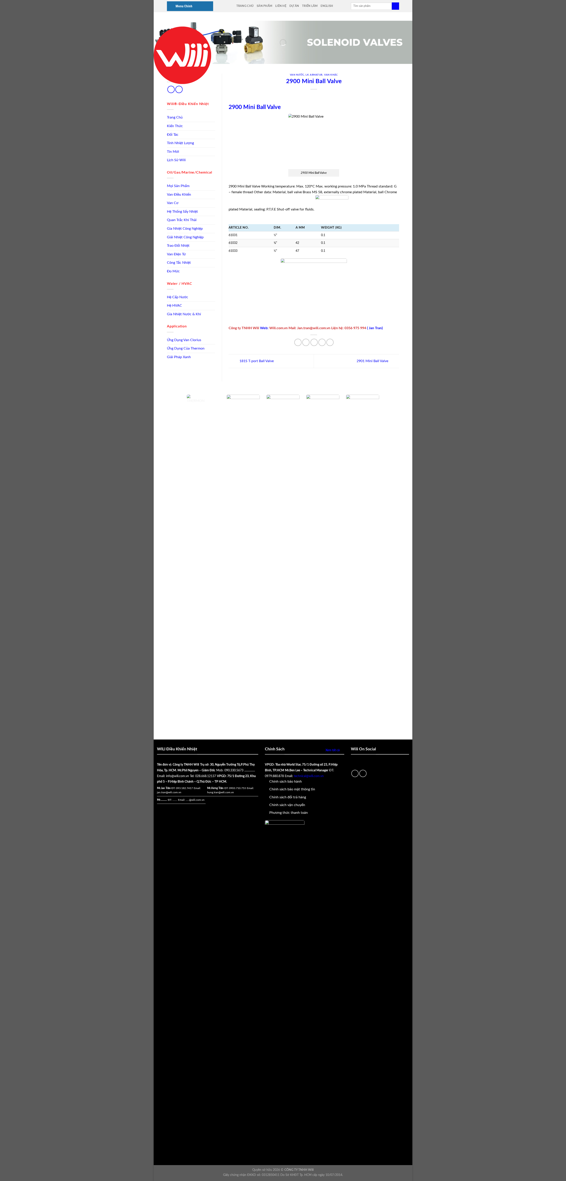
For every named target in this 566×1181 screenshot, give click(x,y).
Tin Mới (173, 151)
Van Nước (297, 75)
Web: (264, 328)
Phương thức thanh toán (288, 812)
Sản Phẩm (264, 6)
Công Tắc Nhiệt (179, 262)
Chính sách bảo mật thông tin (292, 789)
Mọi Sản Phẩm (178, 186)
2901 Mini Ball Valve (373, 361)
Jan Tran (375, 328)
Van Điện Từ (176, 254)
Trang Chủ (245, 6)
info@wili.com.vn (177, 776)
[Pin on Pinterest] (322, 342)
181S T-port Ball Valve (256, 361)
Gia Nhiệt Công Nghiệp (185, 228)
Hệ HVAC (174, 305)
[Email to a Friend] (314, 342)
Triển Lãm (309, 6)
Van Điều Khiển (179, 194)
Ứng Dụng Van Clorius (184, 340)
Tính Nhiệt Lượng (180, 143)
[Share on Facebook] (298, 342)
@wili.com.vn (197, 800)
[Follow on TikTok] (171, 89)
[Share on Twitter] (306, 342)
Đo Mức (173, 271)
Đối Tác (172, 134)
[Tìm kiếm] (395, 6)
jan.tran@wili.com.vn (169, 792)
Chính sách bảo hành (285, 781)
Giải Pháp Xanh (179, 357)
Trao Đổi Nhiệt (178, 245)
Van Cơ (172, 203)
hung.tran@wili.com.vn (220, 792)
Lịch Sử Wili (176, 160)
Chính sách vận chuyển (287, 805)
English (327, 6)
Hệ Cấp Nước (177, 297)
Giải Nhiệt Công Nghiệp (185, 237)
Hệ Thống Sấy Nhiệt (182, 211)
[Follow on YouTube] (179, 89)
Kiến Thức (175, 126)
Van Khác (331, 75)
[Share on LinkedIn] (330, 342)
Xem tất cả (332, 750)
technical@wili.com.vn (309, 776)
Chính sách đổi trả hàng (287, 797)
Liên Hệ (280, 6)
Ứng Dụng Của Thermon (186, 348)
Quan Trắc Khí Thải (182, 220)
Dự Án (294, 6)
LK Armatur (314, 75)
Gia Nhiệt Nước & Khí (184, 314)
